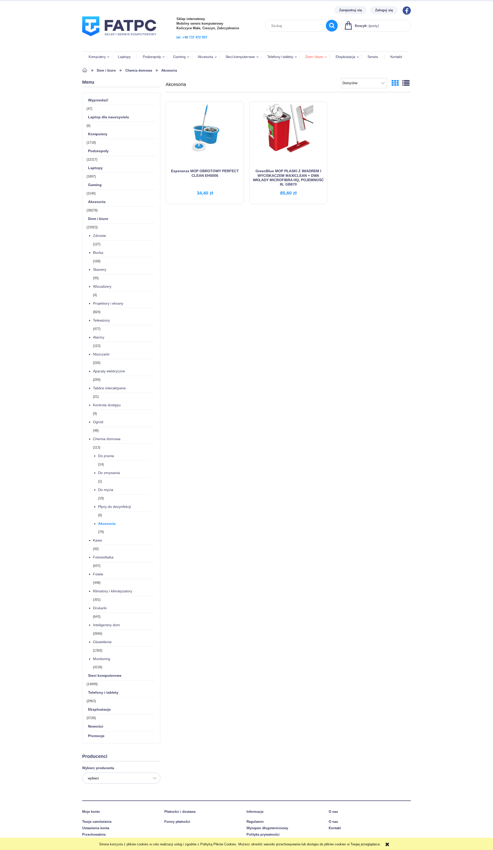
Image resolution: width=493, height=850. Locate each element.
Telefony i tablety (103, 692)
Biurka (98, 252)
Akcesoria (97, 202)
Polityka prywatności (263, 834)
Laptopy (95, 168)
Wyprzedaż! (98, 100)
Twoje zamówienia (96, 822)
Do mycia (105, 490)
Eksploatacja (99, 709)
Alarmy (98, 337)
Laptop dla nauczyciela (108, 117)
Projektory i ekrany (108, 303)
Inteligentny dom (106, 625)
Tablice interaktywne (109, 388)
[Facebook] (405, 10)
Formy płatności (177, 822)
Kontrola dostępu (107, 405)
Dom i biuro (98, 219)
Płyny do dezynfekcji (114, 507)
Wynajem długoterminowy (267, 828)
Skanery (99, 269)
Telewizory (101, 320)
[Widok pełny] (406, 83)
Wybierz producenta (98, 768)
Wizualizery (102, 286)
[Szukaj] (332, 26)
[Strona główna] (121, 39)
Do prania (106, 456)
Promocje (96, 736)
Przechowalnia (94, 834)
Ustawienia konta (95, 828)
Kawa (97, 540)
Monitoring (101, 659)
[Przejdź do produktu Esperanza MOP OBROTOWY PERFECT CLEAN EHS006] (204, 135)
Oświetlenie (102, 642)
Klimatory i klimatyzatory (112, 591)
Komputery (97, 134)
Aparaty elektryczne (109, 371)
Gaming (95, 185)
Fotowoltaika (103, 557)
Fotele (98, 574)
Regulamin (255, 822)
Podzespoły (98, 151)
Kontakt (335, 828)
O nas (333, 822)
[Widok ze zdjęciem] (395, 83)
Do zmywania (109, 473)
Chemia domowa (106, 439)
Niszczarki (101, 354)
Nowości (95, 726)
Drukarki (100, 608)
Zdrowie (99, 236)
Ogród (98, 422)
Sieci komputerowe (104, 675)
